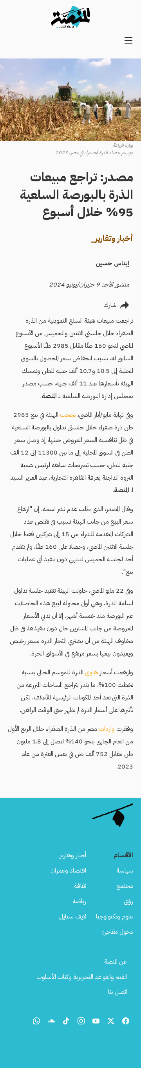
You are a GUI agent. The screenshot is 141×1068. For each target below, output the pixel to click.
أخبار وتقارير (73, 855)
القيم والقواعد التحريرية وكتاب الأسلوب (81, 977)
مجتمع (124, 886)
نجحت (68, 415)
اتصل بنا (117, 992)
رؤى (128, 901)
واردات (107, 729)
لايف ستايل (72, 916)
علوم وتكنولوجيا (114, 916)
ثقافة (80, 886)
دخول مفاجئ (117, 932)
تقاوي (91, 672)
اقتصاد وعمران (68, 870)
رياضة (79, 901)
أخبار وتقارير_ (111, 238)
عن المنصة (115, 961)
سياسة (124, 870)
